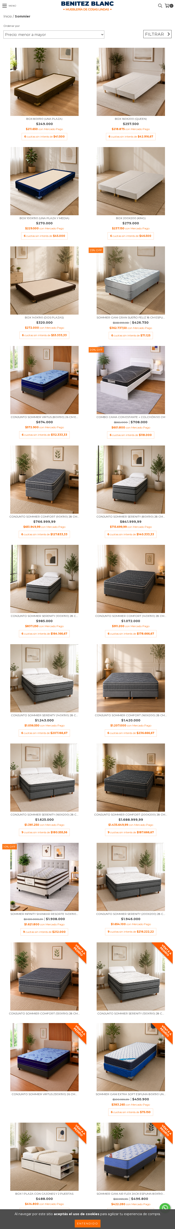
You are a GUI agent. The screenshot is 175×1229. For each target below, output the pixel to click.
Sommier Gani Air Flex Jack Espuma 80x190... (131, 1193)
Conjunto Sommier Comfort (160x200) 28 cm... (131, 715)
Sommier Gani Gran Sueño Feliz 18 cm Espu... (131, 317)
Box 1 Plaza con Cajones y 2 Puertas (44, 1193)
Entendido (87, 1223)
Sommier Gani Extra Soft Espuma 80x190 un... (131, 1094)
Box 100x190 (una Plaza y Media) (44, 218)
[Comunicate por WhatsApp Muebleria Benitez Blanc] (165, 1208)
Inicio (7, 16)
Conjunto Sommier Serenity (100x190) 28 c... (44, 616)
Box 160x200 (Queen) (131, 118)
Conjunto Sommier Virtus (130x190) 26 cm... (44, 1094)
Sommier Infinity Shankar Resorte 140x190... (44, 914)
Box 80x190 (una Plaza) (44, 118)
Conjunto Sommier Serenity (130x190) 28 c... (130, 1013)
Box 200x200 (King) (131, 218)
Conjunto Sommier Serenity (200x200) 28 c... (130, 914)
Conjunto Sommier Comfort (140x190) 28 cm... (130, 616)
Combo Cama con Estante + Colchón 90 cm (130, 417)
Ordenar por (11, 26)
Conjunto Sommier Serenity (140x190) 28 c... (44, 715)
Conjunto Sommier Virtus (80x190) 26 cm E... (44, 417)
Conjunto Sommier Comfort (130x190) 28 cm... (44, 1013)
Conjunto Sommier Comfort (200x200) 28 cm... (130, 814)
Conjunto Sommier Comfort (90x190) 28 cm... (44, 516)
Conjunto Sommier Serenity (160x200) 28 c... (44, 814)
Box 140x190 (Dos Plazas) (44, 317)
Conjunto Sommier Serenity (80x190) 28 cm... (130, 516)
